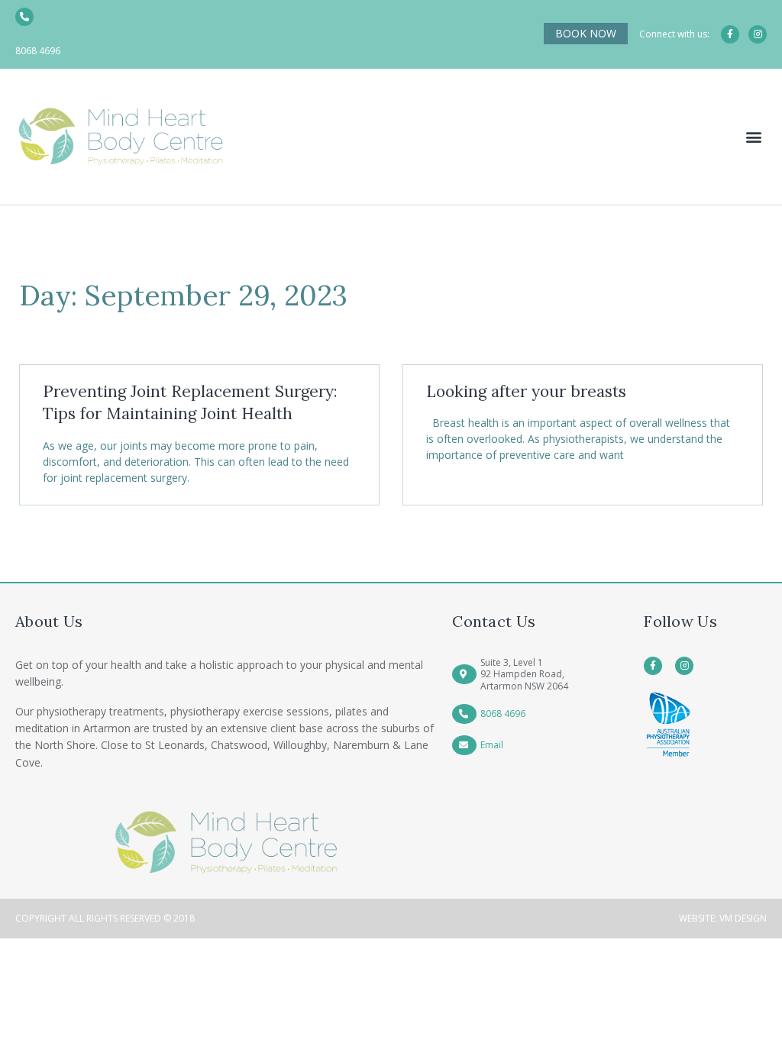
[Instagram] (757, 34)
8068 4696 (37, 50)
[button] (754, 137)
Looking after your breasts (526, 391)
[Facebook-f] (730, 34)
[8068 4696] (24, 17)
